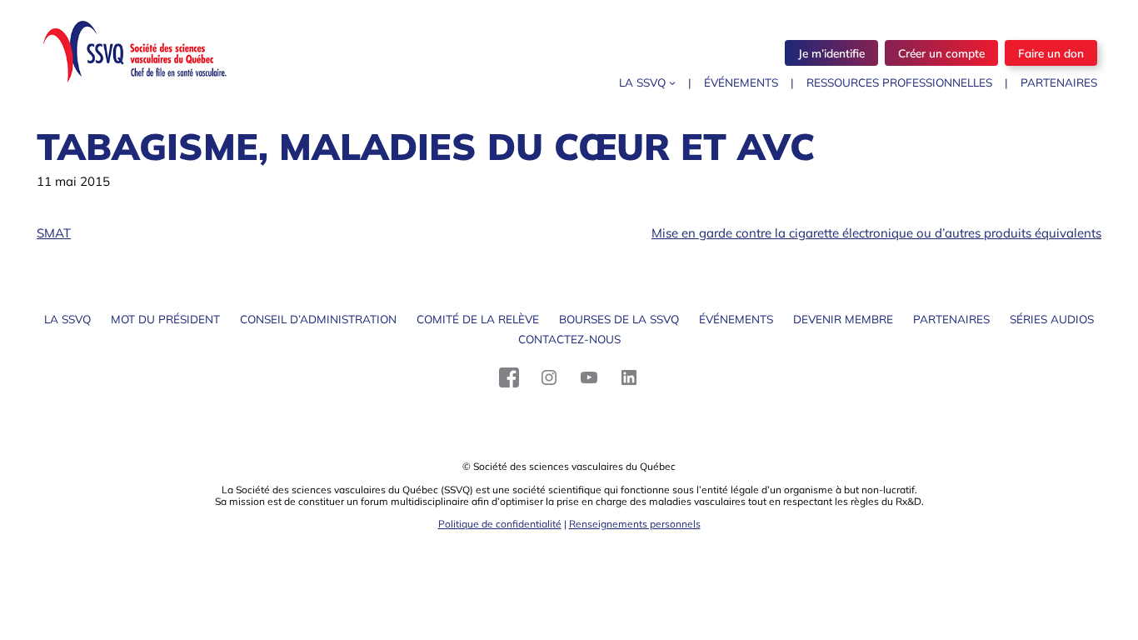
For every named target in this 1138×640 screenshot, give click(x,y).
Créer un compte (941, 53)
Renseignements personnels (635, 524)
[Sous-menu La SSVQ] (672, 82)
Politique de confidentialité (500, 524)
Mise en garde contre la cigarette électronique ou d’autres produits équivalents (876, 233)
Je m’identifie (831, 53)
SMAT (54, 233)
